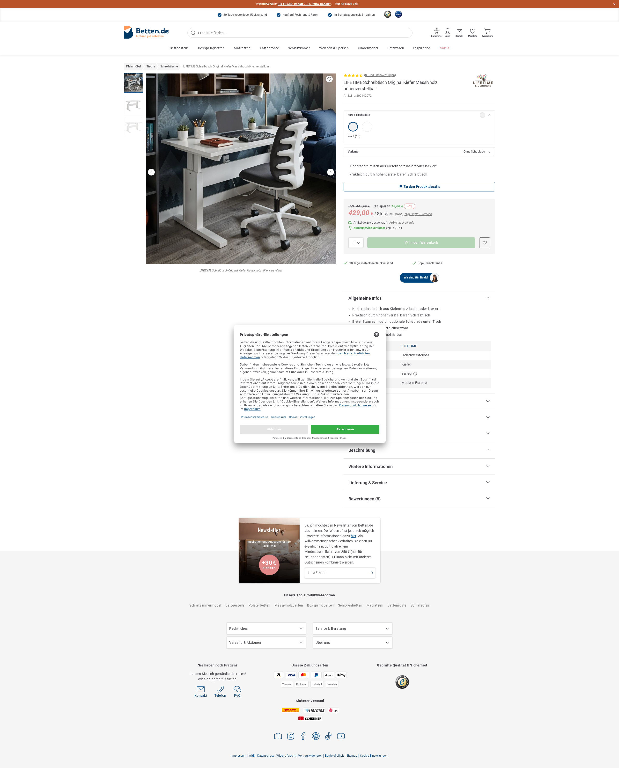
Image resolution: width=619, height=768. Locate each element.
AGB (252, 755)
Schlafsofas (420, 605)
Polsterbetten (260, 605)
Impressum (239, 755)
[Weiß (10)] (353, 126)
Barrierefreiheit (334, 755)
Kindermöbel (368, 48)
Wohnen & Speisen (334, 48)
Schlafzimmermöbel (205, 605)
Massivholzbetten (288, 605)
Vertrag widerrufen (310, 755)
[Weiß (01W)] (367, 126)
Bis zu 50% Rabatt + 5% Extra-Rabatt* (304, 4)
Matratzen (242, 48)
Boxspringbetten (211, 48)
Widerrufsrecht (285, 755)
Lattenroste (269, 48)
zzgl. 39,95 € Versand (418, 214)
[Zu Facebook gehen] (303, 737)
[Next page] (330, 172)
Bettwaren (395, 48)
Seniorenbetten (350, 605)
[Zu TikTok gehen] (328, 737)
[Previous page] (151, 172)
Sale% (445, 48)
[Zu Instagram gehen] (291, 737)
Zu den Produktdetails (422, 187)
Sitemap (351, 755)
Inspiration (422, 48)
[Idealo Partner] (398, 14)
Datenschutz (265, 755)
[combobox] (356, 243)
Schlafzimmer (299, 48)
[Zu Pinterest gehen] (316, 737)
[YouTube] (341, 737)
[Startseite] (146, 33)
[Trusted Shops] (387, 14)
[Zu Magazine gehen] (278, 737)
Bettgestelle (179, 48)
